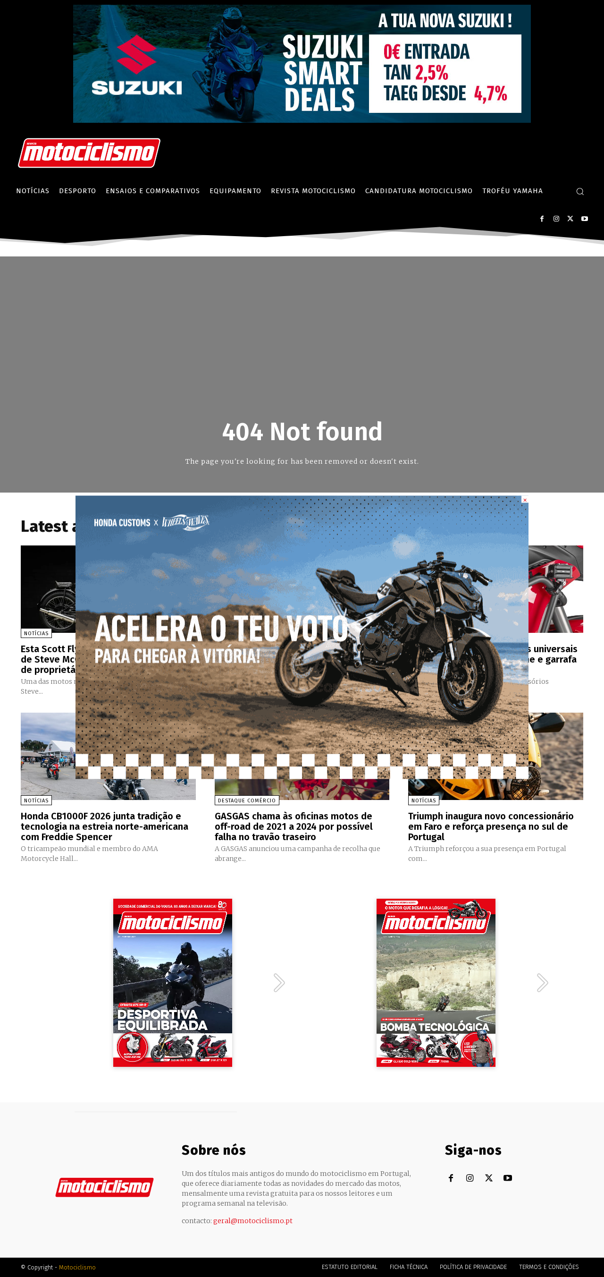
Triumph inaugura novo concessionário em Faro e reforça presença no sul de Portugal (491, 826)
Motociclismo (77, 1267)
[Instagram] (556, 219)
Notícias (36, 633)
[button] (580, 191)
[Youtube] (584, 219)
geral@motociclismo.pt (253, 1221)
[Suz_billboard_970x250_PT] (302, 120)
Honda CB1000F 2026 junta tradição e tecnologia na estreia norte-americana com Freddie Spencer (104, 826)
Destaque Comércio (247, 801)
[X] (570, 219)
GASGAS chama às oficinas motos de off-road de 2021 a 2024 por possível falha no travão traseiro (294, 826)
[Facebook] (542, 219)
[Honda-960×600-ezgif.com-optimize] (302, 777)
